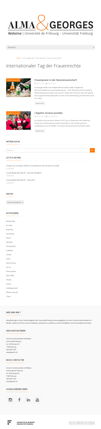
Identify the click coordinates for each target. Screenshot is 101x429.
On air (8, 267)
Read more (40, 103)
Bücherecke (10, 221)
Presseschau (11, 271)
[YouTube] (37, 399)
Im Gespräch (11, 246)
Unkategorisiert (12, 288)
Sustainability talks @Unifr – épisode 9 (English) (23, 173)
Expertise (9, 229)
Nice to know (11, 263)
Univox (8, 284)
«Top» (8, 296)
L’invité (8, 254)
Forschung (10, 234)
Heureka (9, 242)
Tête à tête (10, 275)
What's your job (13, 80)
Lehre (8, 259)
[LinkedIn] (28, 399)
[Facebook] (19, 399)
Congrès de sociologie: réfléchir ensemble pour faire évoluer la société (32, 166)
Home (18, 58)
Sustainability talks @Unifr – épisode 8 (20, 180)
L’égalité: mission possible (48, 112)
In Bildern (9, 250)
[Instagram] (10, 399)
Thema (8, 280)
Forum (8, 238)
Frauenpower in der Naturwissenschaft (55, 79)
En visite (9, 225)
